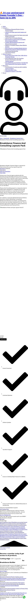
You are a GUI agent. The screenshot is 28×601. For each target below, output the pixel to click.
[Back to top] (0, 600)
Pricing (6, 593)
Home (4, 26)
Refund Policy (3, 590)
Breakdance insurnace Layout (20, 535)
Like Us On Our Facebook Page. (16, 594)
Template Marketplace (11, 584)
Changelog (3, 584)
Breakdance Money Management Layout (13, 538)
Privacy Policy (24, 588)
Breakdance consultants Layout (11, 528)
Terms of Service (11, 590)
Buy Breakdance (21, 584)
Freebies (17, 577)
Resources (5, 65)
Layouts (21, 577)
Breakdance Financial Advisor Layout (9, 532)
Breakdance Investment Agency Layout (9, 536)
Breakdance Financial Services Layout (17, 534)
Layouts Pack (15, 578)
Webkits (9, 580)
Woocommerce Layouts (6, 578)
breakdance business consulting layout (17, 525)
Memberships (21, 580)
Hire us (4, 73)
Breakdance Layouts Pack (16, 138)
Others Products (7, 54)
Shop (1, 138)
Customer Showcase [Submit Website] (9, 585)
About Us (2, 588)
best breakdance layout (6, 522)
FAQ (19, 582)
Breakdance (3, 168)
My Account (11, 593)
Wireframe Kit (14, 580)
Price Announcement (10, 588)
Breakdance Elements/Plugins (7, 577)
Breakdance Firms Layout (6, 535)
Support (22, 582)
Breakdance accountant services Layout (10, 523)
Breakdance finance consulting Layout (13, 531)
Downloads (6, 138)
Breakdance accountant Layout (19, 522)
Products (5, 28)
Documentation (14, 582)
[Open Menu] (0, 24)
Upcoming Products (5, 582)
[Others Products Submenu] (11, 54)
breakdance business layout (7, 526)
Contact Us (18, 588)
